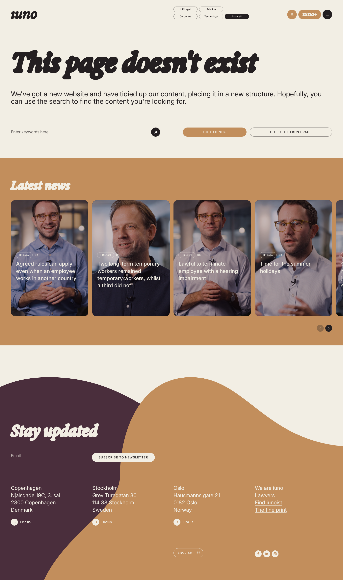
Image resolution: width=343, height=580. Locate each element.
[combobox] (188, 552)
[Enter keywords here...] (79, 132)
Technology (211, 16)
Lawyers (265, 495)
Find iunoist (268, 502)
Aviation (211, 9)
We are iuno (269, 488)
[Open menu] (327, 14)
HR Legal (185, 9)
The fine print (271, 510)
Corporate (185, 16)
